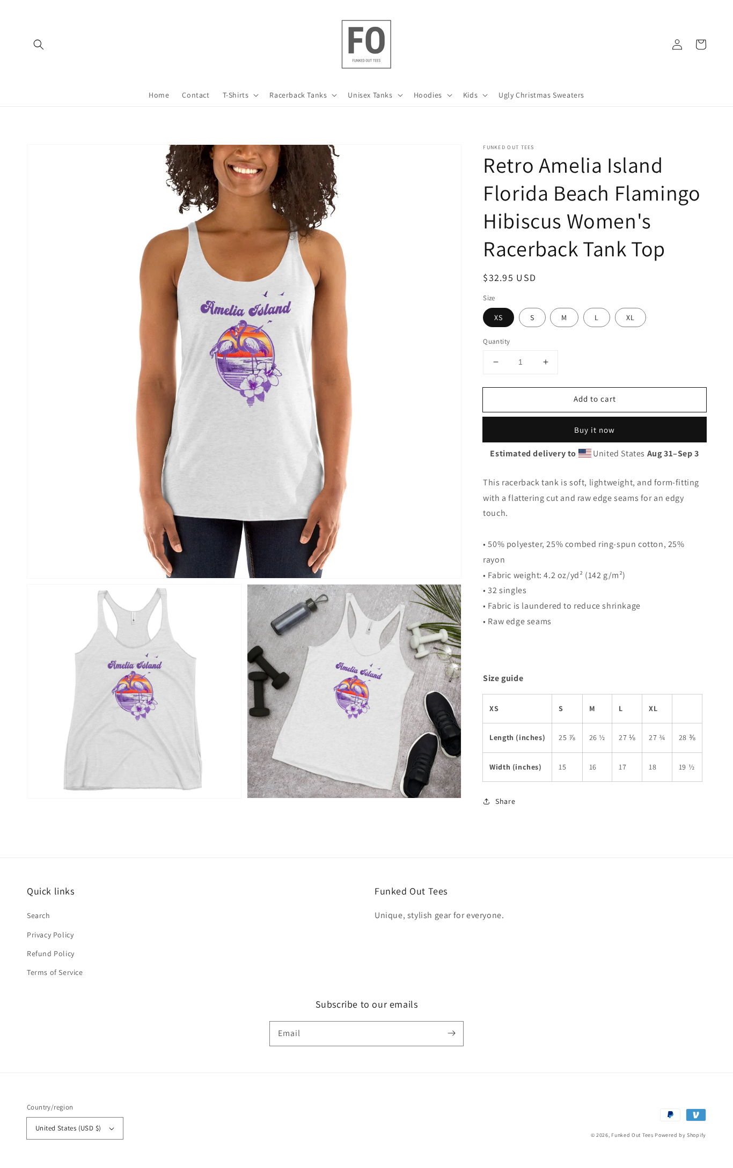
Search (38, 915)
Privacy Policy (50, 935)
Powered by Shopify (680, 1135)
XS (498, 317)
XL (630, 317)
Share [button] (505, 801)
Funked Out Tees (632, 1135)
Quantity (496, 341)
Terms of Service (55, 972)
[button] (38, 44)
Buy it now (594, 430)
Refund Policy (51, 953)
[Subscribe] (451, 1033)
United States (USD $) (68, 1128)
